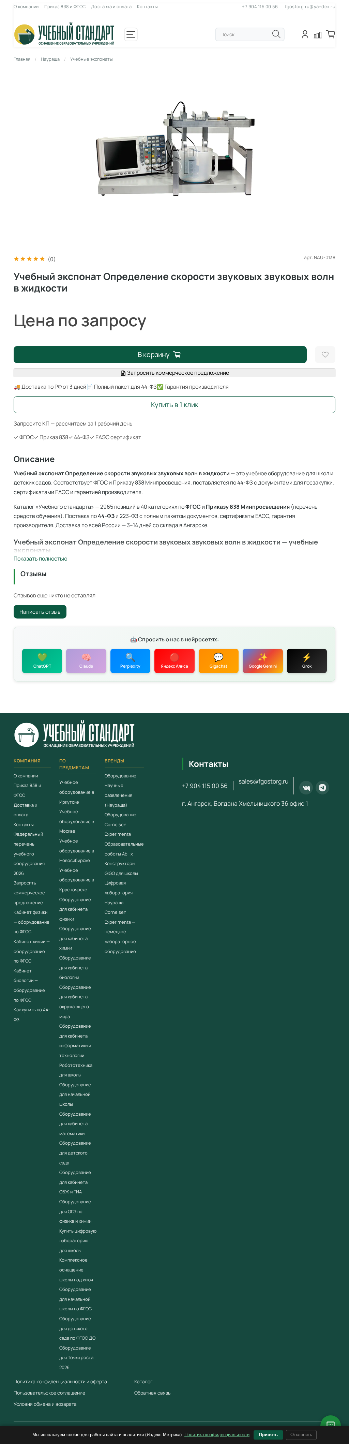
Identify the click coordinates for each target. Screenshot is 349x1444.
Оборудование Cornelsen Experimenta (120, 824)
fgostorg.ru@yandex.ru (310, 6)
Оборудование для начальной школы (75, 1094)
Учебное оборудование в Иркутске (76, 792)
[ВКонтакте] (306, 787)
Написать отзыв (40, 611)
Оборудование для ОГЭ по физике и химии (75, 1211)
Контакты (147, 6)
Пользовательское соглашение (49, 1392)
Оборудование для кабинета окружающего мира (75, 1001)
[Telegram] (322, 787)
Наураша (50, 59)
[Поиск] (276, 34)
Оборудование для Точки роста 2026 (76, 1357)
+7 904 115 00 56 (260, 6)
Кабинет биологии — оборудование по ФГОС (29, 985)
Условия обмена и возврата (45, 1404)
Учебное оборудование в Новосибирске (76, 850)
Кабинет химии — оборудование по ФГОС (32, 951)
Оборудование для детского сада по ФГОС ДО (77, 1328)
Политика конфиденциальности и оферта (60, 1381)
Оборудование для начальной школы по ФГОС (75, 1299)
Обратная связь (152, 1392)
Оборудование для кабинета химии (75, 938)
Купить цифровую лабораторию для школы (77, 1240)
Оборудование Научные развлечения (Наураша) (120, 790)
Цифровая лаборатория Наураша (119, 892)
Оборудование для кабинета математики (75, 1123)
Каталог (143, 1381)
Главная (22, 59)
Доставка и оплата (111, 6)
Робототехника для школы (75, 1070)
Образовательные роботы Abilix (124, 849)
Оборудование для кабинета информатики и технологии (75, 1040)
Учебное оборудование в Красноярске (76, 880)
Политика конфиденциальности (216, 1434)
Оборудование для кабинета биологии (75, 967)
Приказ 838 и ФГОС (65, 6)
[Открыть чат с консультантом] (330, 1425)
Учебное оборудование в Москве (76, 821)
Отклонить (301, 1434)
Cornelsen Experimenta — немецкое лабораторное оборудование (120, 931)
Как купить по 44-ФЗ (32, 1015)
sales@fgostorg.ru (263, 781)
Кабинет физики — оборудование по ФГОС (31, 922)
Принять (268, 1434)
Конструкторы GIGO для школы (121, 868)
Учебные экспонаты (91, 59)
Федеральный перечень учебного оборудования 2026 (29, 853)
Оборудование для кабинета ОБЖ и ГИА (75, 1182)
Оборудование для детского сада (75, 1152)
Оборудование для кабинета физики (75, 909)
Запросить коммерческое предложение (177, 372)
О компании (26, 6)
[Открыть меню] (131, 34)
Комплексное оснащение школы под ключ (76, 1270)
